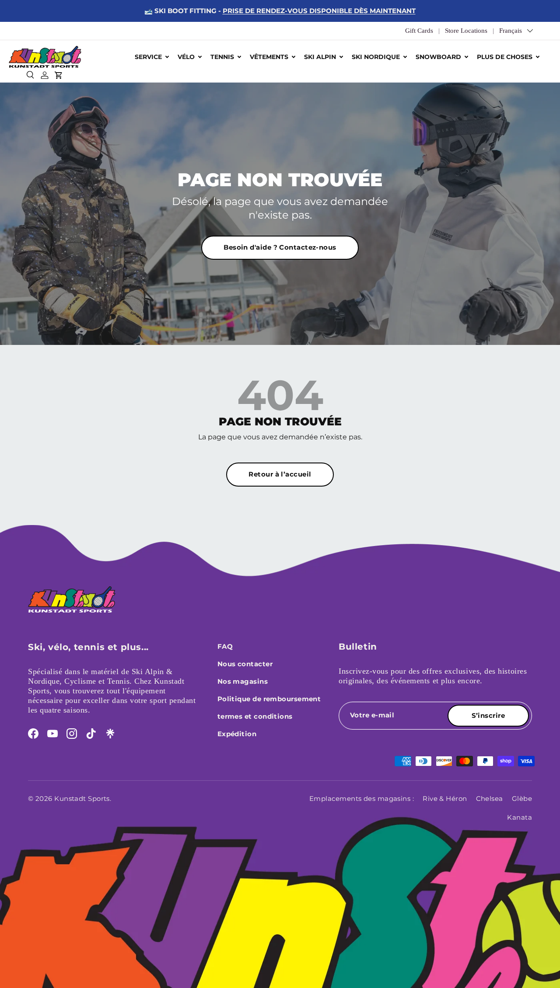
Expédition (237, 734)
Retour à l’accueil (279, 474)
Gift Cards (419, 30)
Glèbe (522, 798)
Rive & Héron (445, 798)
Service (148, 57)
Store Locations (466, 30)
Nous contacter (245, 664)
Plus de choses (504, 57)
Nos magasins (242, 681)
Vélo (186, 57)
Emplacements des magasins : (361, 798)
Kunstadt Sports (82, 798)
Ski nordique (376, 57)
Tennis (222, 57)
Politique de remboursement (269, 699)
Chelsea (489, 798)
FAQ (225, 646)
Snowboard (438, 57)
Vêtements (269, 57)
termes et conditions (255, 716)
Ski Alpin (320, 57)
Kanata (519, 817)
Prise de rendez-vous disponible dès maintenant (319, 11)
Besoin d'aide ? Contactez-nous (280, 247)
